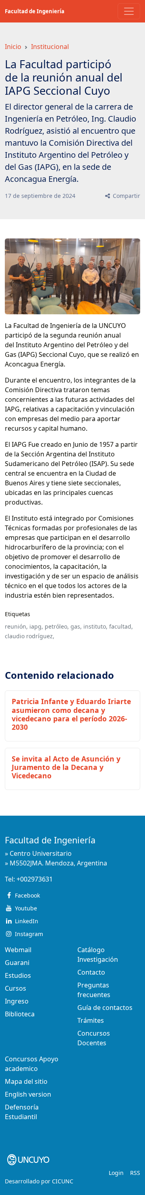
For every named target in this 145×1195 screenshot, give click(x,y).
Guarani (17, 962)
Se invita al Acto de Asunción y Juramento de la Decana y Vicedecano (66, 767)
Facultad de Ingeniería (34, 11)
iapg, (36, 626)
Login (116, 1173)
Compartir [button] (125, 196)
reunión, (16, 626)
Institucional (50, 46)
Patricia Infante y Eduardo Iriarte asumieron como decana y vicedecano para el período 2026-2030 (71, 713)
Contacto (91, 972)
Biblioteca (20, 1014)
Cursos (15, 988)
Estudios (18, 975)
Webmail (18, 949)
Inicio (13, 46)
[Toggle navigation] (129, 11)
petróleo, (57, 626)
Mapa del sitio (26, 1081)
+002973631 (35, 879)
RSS (135, 1173)
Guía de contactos (105, 1007)
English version (28, 1094)
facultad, (121, 626)
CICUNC (62, 1181)
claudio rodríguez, (29, 636)
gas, (76, 626)
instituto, (95, 626)
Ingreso (17, 1001)
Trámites (90, 1020)
